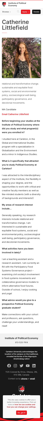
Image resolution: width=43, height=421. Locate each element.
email (32, 378)
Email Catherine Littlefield (15, 114)
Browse (5, 12)
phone (24, 378)
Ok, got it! (21, 413)
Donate (36, 12)
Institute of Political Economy (17, 4)
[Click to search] (18, 12)
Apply (24, 12)
